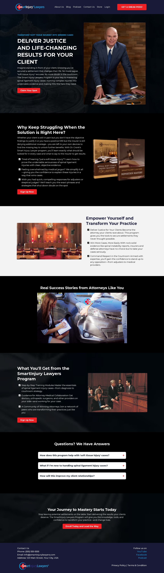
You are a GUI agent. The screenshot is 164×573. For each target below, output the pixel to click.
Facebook (141, 555)
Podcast (142, 558)
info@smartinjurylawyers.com (39, 555)
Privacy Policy (119, 565)
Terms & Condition (137, 565)
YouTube (142, 551)
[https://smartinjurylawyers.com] (29, 7)
